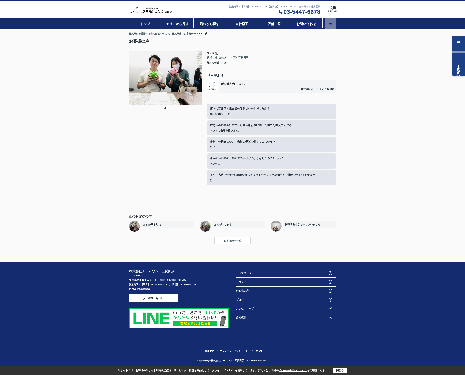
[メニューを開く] (330, 23)
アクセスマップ (245, 308)
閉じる (340, 370)
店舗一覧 (274, 24)
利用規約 (209, 351)
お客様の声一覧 (232, 240)
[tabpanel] (165, 78)
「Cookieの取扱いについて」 (293, 370)
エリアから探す (177, 24)
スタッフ (241, 282)
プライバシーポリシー (231, 351)
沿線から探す (209, 24)
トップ (145, 24)
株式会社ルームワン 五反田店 (318, 89)
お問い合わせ (306, 24)
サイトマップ (255, 351)
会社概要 (241, 24)
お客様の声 (242, 290)
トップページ (243, 273)
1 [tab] (165, 108)
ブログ (240, 299)
